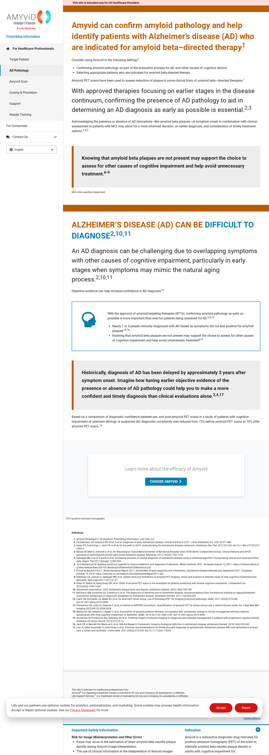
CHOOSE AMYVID (164, 481)
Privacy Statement (83, 710)
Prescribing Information (23, 36)
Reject (246, 708)
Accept (221, 708)
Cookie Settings (252, 718)
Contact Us (20, 137)
